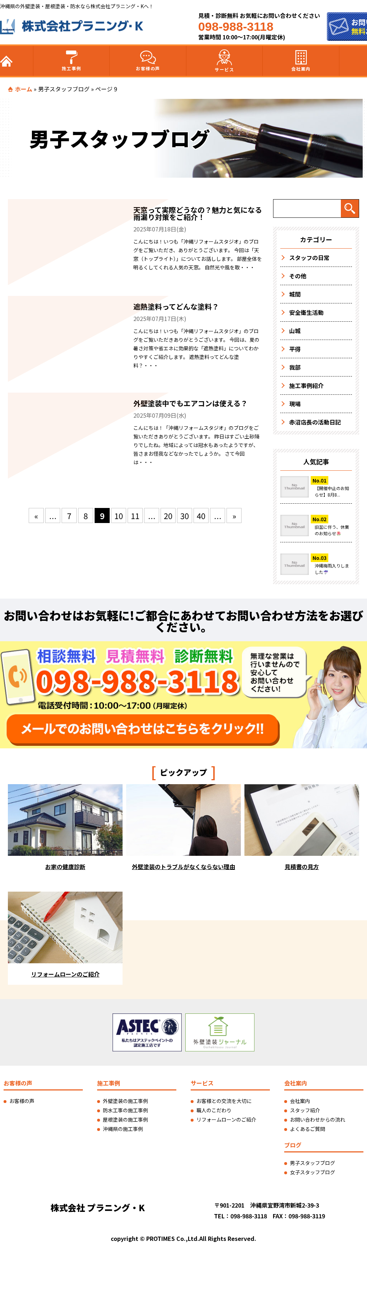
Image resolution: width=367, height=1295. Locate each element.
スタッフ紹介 (305, 1110)
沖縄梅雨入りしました (332, 568)
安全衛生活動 (306, 312)
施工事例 (71, 68)
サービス (224, 69)
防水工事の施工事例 (125, 1110)
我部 (295, 367)
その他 (297, 276)
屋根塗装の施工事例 (125, 1119)
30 (184, 515)
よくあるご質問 (307, 1128)
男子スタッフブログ (64, 89)
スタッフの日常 (309, 257)
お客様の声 (148, 68)
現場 (295, 403)
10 (118, 515)
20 (168, 515)
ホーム (23, 89)
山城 (295, 330)
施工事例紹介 (306, 385)
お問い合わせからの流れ (317, 1119)
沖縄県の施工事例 (123, 1128)
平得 (295, 349)
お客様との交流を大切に (224, 1100)
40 (201, 515)
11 (135, 515)
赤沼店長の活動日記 (315, 422)
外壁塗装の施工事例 (125, 1100)
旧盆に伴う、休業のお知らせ (332, 530)
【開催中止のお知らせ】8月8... (332, 491)
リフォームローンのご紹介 (226, 1119)
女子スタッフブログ (312, 1172)
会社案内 (301, 69)
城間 (295, 294)
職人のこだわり (214, 1110)
